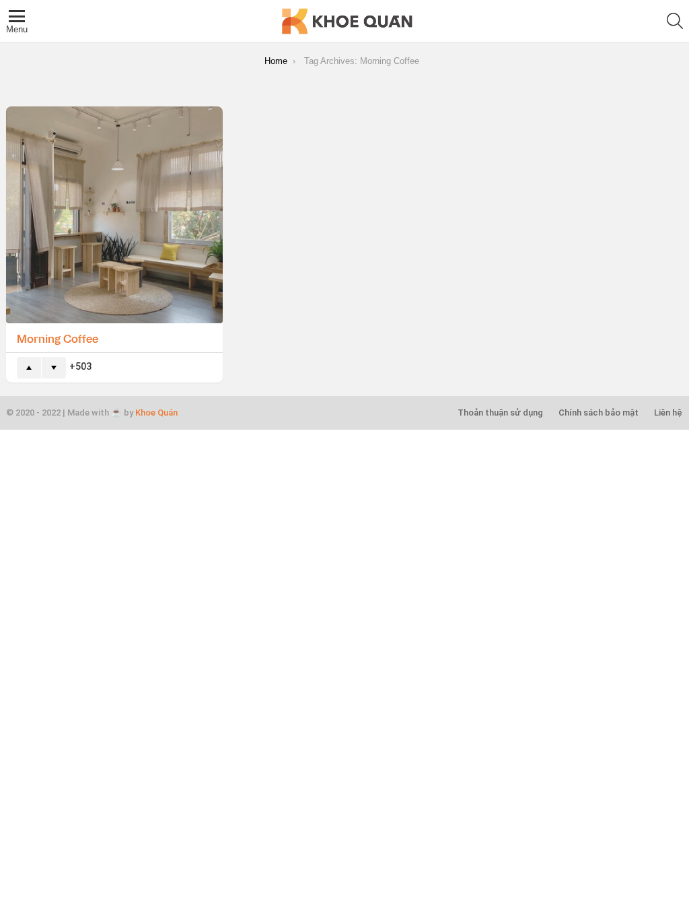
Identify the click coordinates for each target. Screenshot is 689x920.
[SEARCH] (675, 20)
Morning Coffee (57, 338)
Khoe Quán (156, 412)
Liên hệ (668, 412)
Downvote (54, 368)
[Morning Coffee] (114, 214)
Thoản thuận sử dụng (500, 412)
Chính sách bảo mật (598, 412)
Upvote (29, 368)
